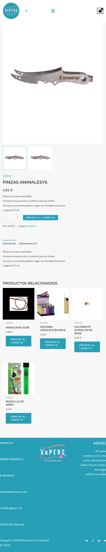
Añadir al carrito (40, 217)
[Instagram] (93, 541)
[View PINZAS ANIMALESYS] (14, 158)
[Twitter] (105, 541)
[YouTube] (87, 541)
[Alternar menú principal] (53, 11)
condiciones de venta (94, 455)
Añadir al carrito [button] (18, 341)
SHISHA (7, 176)
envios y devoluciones (94, 460)
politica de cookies (96, 474)
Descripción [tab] (9, 243)
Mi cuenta (100, 451)
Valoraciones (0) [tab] (28, 243)
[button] (26, 11)
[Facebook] (99, 541)
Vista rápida (18, 316)
